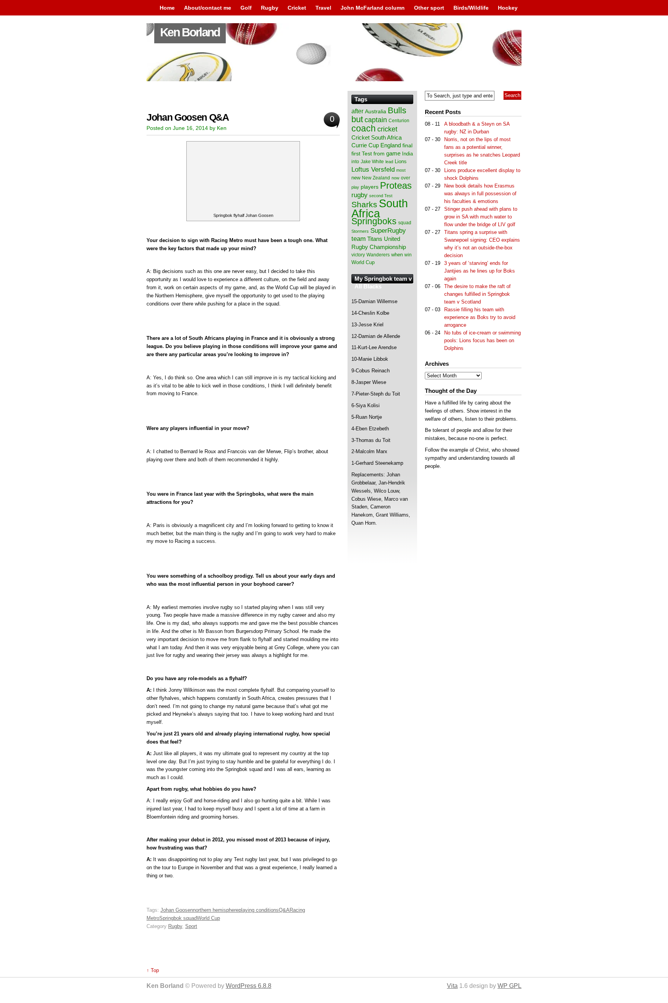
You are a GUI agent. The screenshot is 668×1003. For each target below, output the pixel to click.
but (357, 119)
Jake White (372, 161)
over (405, 178)
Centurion (399, 120)
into (355, 161)
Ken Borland (190, 32)
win (408, 255)
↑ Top (153, 970)
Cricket (297, 8)
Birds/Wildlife (471, 8)
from (379, 153)
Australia (375, 111)
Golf (246, 8)
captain (376, 120)
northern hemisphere (216, 910)
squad (404, 222)
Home (167, 8)
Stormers (360, 231)
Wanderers (378, 255)
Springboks (374, 221)
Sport (191, 926)
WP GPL (509, 986)
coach (363, 128)
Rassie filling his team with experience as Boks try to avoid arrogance (479, 317)
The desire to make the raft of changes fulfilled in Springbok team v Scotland (477, 294)
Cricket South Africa (376, 137)
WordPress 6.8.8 (248, 986)
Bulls (397, 110)
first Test (361, 154)
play (355, 187)
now (395, 178)
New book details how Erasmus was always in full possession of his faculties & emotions (480, 193)
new (355, 178)
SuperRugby (388, 230)
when (397, 255)
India (407, 154)
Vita (452, 986)
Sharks (364, 204)
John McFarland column (373, 8)
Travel (323, 8)
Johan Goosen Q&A (188, 117)
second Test (380, 195)
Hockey (508, 8)
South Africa (379, 208)
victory (358, 255)
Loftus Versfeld (373, 169)
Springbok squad (178, 918)
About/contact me (207, 8)
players (369, 187)
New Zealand (376, 178)
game (393, 153)
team (358, 238)
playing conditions (259, 910)
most (401, 170)
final (407, 145)
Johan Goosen (176, 910)
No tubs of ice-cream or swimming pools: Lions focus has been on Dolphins (482, 340)
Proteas (396, 185)
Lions (401, 161)
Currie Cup (365, 145)
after (357, 110)
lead (389, 161)
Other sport (429, 8)
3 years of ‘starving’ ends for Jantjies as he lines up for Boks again (479, 270)
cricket (387, 129)
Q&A (284, 910)
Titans (374, 238)
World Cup (208, 918)
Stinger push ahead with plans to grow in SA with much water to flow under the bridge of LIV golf (480, 216)
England (390, 145)
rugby (359, 195)
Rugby (269, 8)
